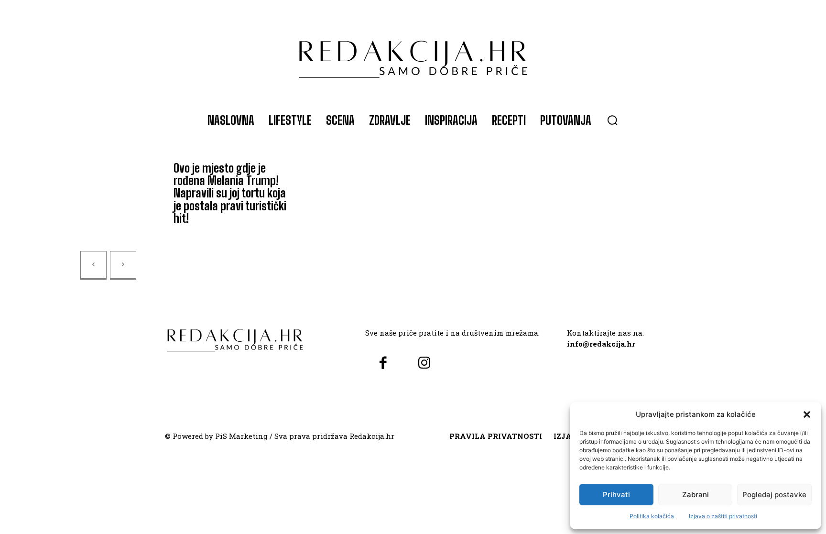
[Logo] (413, 54)
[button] (807, 414)
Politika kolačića (652, 516)
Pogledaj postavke (774, 494)
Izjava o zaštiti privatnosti (723, 516)
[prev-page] (93, 265)
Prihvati (616, 494)
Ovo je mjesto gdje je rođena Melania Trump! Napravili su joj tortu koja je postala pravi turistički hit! (230, 193)
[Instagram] (424, 363)
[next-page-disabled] (123, 265)
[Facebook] (383, 363)
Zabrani (695, 494)
